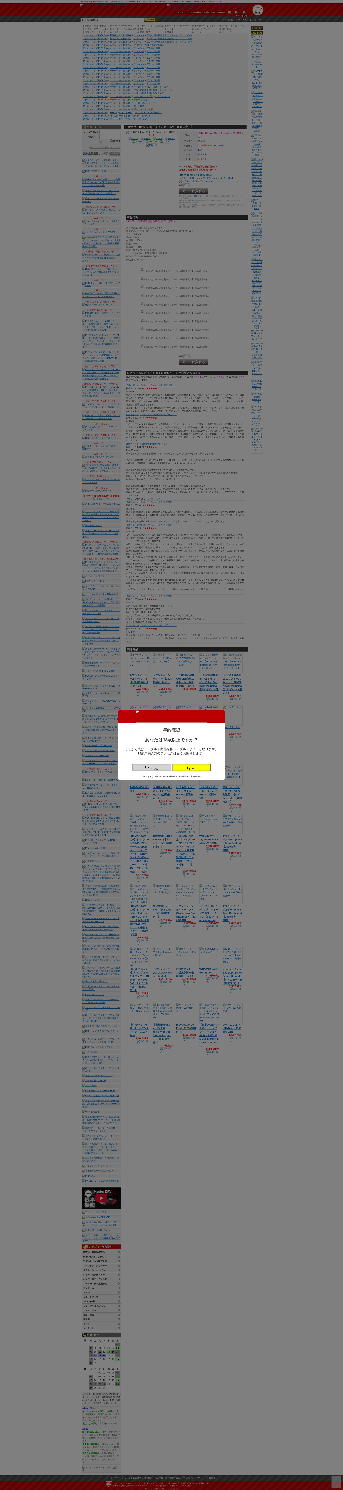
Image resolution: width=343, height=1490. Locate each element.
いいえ (151, 767)
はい (191, 767)
